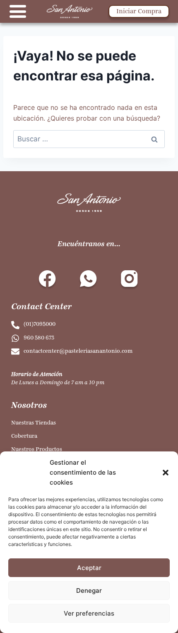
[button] (165, 472)
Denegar (89, 590)
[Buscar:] (89, 139)
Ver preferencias (89, 613)
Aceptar (89, 568)
